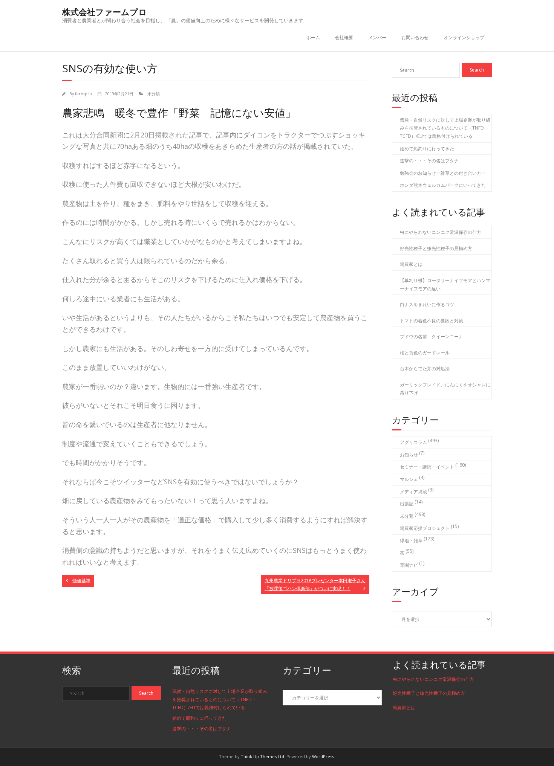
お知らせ (409, 455)
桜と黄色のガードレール (425, 352)
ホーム (313, 37)
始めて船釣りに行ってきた (427, 148)
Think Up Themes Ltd (262, 756)
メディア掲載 (413, 491)
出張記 (406, 503)
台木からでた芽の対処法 (425, 368)
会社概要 (344, 37)
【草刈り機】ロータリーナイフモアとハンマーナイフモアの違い (445, 284)
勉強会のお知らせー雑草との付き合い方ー (443, 173)
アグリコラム (413, 442)
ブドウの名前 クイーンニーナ (431, 336)
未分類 (153, 93)
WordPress (323, 756)
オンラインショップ (464, 37)
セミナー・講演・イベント (427, 467)
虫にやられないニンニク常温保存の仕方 (440, 232)
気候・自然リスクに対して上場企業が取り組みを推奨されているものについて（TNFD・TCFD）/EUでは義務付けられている (445, 128)
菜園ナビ (409, 565)
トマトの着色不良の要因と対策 (431, 320)
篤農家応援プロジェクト (425, 528)
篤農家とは (411, 264)
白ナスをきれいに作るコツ (427, 304)
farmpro (83, 93)
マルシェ (409, 479)
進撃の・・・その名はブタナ (429, 160)
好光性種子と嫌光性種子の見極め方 (436, 248)
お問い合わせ (415, 37)
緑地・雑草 (411, 540)
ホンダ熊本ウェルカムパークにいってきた (443, 185)
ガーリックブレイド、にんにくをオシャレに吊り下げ (445, 388)
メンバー (377, 37)
